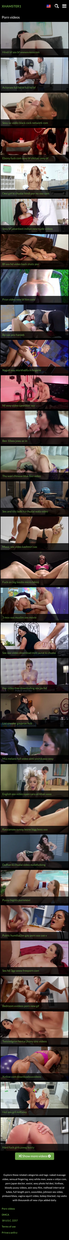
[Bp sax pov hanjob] (34, 338)
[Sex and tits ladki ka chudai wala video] (34, 514)
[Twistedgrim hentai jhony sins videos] (34, 1044)
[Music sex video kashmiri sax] (34, 550)
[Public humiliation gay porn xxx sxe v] (34, 938)
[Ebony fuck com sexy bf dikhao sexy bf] (34, 161)
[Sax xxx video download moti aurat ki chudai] (34, 656)
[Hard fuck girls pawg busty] (34, 1150)
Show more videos (35, 1156)
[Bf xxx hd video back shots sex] (34, 267)
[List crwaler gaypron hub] (34, 726)
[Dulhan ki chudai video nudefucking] (34, 868)
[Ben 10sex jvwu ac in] (34, 444)
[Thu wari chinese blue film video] (34, 479)
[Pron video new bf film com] (34, 302)
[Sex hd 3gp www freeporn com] (34, 974)
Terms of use (9, 1226)
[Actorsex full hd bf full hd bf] (34, 90)
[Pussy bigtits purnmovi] (34, 903)
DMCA (5, 1214)
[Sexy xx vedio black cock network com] (34, 126)
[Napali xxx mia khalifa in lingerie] (34, 373)
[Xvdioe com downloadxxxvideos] (34, 1080)
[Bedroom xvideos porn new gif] (34, 1009)
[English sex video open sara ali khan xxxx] (34, 797)
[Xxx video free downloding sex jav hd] (34, 691)
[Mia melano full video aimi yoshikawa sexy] (34, 762)
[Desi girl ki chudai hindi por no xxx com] (34, 197)
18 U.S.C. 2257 (10, 1220)
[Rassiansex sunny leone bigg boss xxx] (34, 832)
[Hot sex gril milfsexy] (34, 1115)
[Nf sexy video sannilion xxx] (34, 408)
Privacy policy (9, 1232)
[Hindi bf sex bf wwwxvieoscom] (34, 55)
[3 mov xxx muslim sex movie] (34, 620)
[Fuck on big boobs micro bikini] (34, 585)
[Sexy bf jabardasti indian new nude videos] (34, 232)
